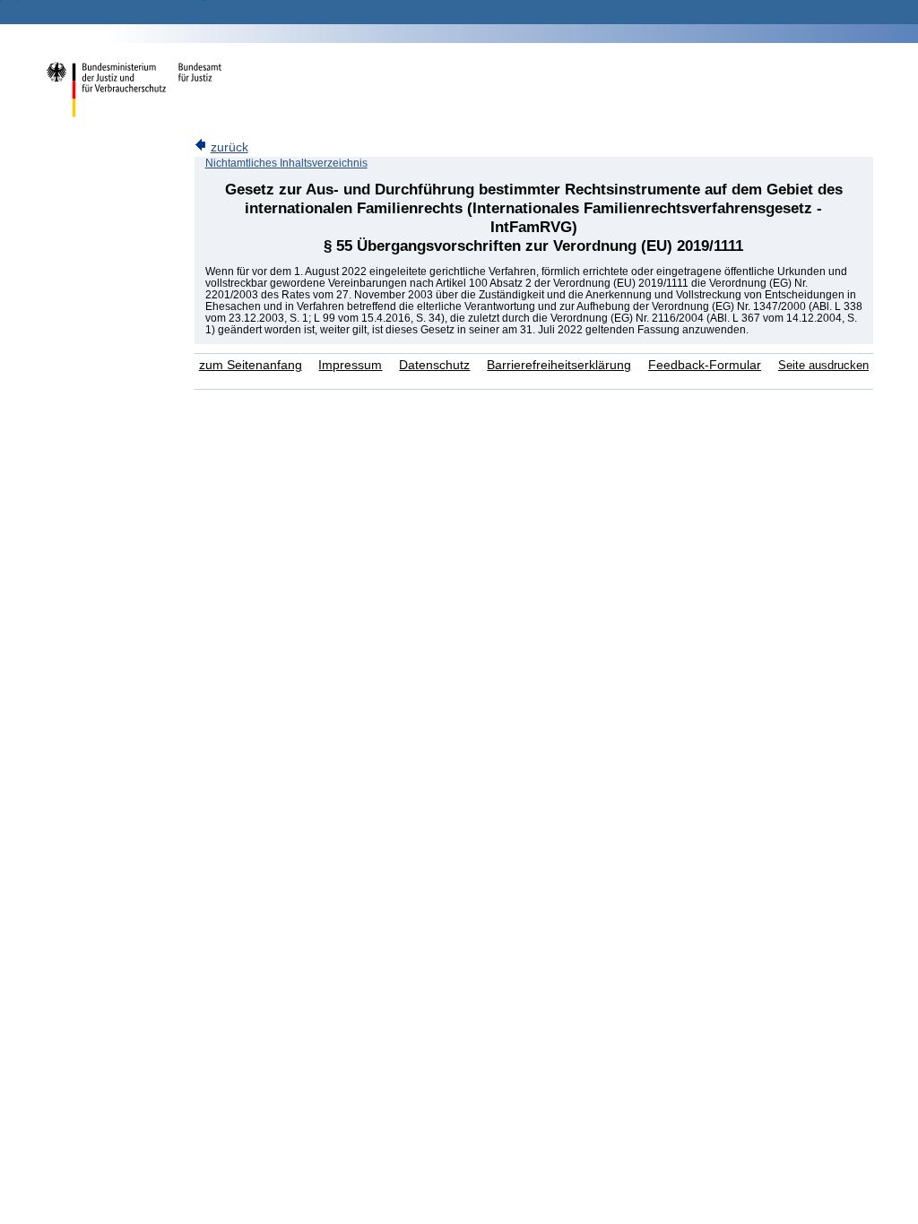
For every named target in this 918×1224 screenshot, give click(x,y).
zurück (229, 147)
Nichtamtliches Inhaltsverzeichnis (286, 163)
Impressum (350, 365)
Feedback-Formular (704, 365)
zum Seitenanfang (250, 365)
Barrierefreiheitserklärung (559, 365)
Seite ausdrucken (823, 365)
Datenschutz (434, 365)
